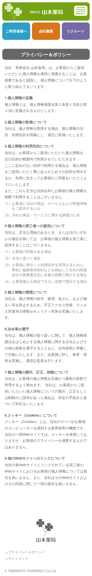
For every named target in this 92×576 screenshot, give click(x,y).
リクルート (76, 31)
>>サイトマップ (16, 558)
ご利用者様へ (16, 31)
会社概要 (46, 31)
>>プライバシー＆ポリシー (25, 552)
